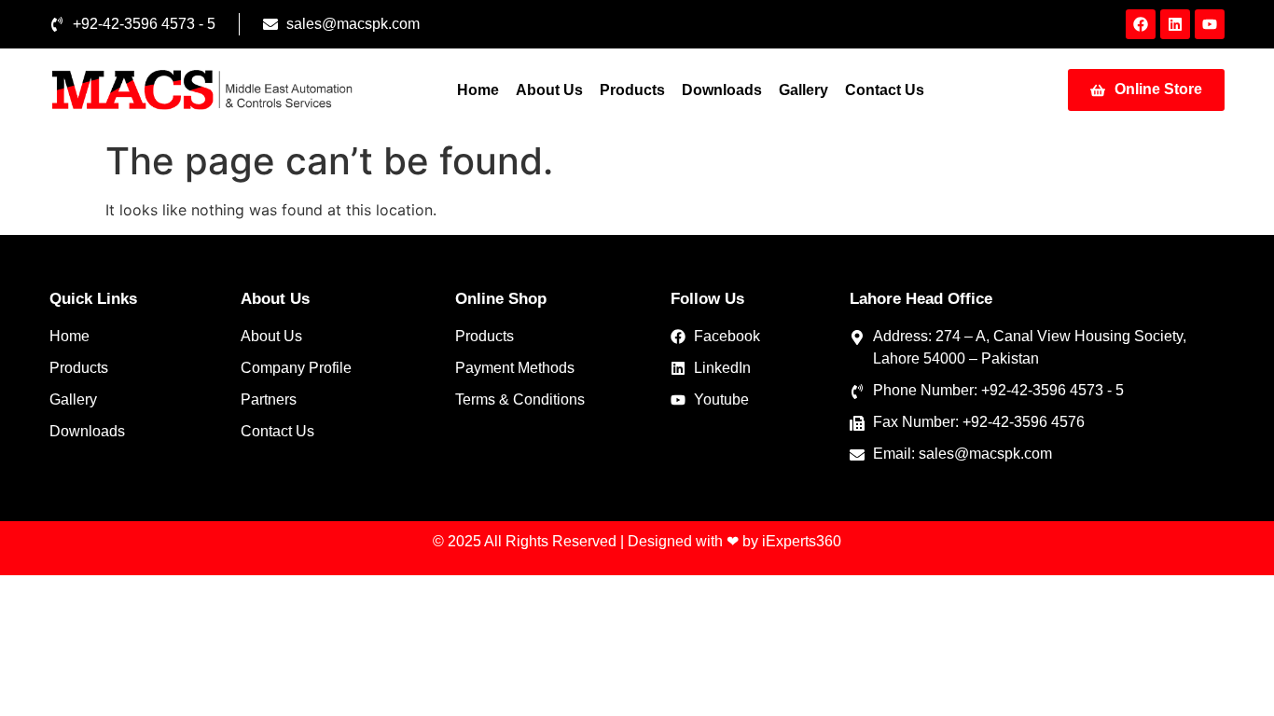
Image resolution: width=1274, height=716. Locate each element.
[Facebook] (1141, 24)
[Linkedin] (1175, 24)
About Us (549, 90)
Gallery (803, 90)
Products (632, 90)
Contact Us (884, 90)
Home (478, 90)
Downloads (722, 90)
